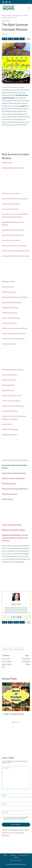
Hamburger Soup (8, 286)
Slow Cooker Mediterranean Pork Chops (16, 256)
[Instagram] (6, 2)
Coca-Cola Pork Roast (9, 374)
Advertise (13, 855)
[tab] (14, 722)
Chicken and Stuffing (9, 380)
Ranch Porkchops (8, 390)
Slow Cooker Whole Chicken (11, 302)
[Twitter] (14, 617)
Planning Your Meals (9, 483)
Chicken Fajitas (7, 162)
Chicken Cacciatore (9, 344)
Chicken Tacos (7, 424)
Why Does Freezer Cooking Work (13, 478)
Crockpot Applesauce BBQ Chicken (14, 333)
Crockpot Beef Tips (8, 385)
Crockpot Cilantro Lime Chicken (13, 168)
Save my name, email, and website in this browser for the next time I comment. (16, 818)
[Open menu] (28, 8)
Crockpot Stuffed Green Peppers (13, 230)
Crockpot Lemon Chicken (10, 240)
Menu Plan (25, 122)
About (5, 855)
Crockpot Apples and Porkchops (13, 369)
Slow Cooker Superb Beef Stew (12, 235)
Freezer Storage (7, 499)
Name (5, 795)
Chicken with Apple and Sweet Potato (15, 328)
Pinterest (9, 554)
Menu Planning (17, 15)
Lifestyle (9, 15)
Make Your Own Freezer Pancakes (13, 530)
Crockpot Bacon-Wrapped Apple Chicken (16, 251)
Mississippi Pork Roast (9, 434)
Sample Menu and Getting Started (14, 473)
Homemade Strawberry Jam (11, 395)
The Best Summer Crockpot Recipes (13, 649)
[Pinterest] (9, 2)
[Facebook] (3, 2)
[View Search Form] (29, 2)
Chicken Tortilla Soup (9, 323)
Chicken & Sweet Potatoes (11, 400)
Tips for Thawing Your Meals (11, 525)
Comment (6, 768)
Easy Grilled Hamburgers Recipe (26, 660)
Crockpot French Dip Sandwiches (13, 338)
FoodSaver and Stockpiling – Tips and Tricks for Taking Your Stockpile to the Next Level (15, 537)
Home (3, 15)
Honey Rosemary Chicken (11, 193)
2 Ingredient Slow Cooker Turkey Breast (15, 460)
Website (5, 812)
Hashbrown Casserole (9, 312)
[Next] (28, 701)
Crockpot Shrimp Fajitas (10, 429)
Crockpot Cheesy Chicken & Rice (13, 406)
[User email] (20, 617)
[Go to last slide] (4, 701)
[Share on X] (16, 39)
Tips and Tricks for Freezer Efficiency (15, 489)
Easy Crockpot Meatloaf (10, 209)
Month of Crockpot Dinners (14, 714)
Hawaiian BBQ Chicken (10, 411)
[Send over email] (22, 39)
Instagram (16, 546)
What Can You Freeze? (9, 494)
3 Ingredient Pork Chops (10, 307)
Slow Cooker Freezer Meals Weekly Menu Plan (7, 661)
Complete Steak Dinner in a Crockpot (14, 297)
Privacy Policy (24, 855)
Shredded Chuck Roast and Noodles (14, 245)
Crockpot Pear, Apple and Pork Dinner (14, 198)
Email (5, 804)
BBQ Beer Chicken (8, 281)
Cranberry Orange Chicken (11, 204)
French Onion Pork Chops (10, 318)
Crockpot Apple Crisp (9, 292)
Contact (16, 857)
